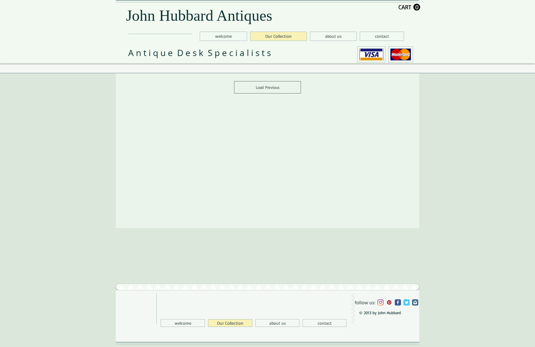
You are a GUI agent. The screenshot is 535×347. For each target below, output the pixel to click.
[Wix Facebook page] (398, 302)
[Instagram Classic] (415, 302)
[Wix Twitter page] (406, 302)
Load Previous (268, 87)
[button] (409, 7)
